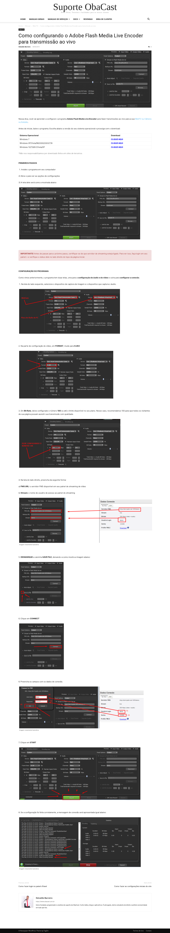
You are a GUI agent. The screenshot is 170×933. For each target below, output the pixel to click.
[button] (148, 19)
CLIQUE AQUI (117, 139)
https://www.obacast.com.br (45, 901)
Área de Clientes (104, 19)
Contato (148, 931)
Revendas (88, 19)
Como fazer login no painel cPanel (33, 886)
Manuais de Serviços (58, 19)
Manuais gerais (36, 19)
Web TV (35, 26)
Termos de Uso (138, 931)
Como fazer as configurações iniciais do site (132, 886)
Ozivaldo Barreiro (24, 47)
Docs (75, 19)
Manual (27, 26)
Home (23, 19)
